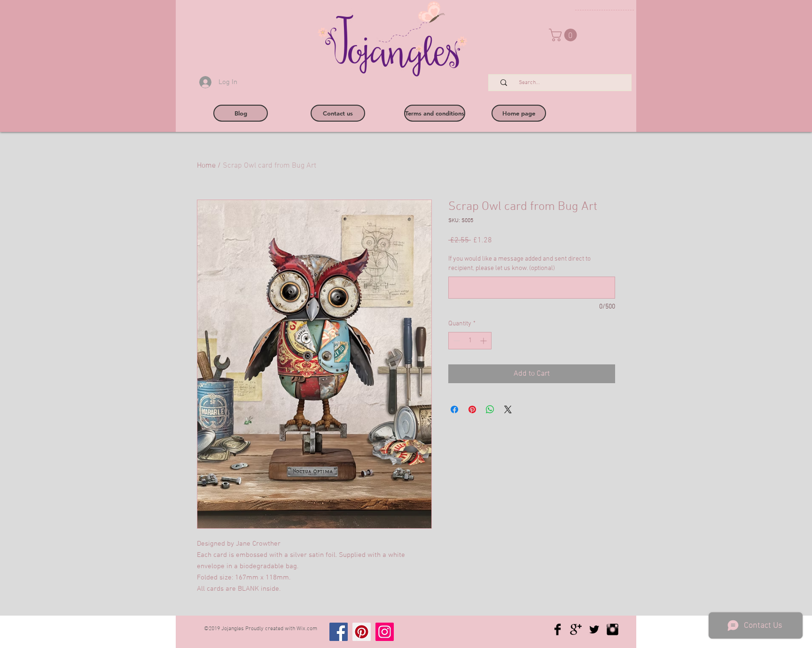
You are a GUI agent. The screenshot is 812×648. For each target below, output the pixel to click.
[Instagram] (384, 632)
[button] (564, 35)
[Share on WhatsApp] (490, 409)
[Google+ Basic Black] (576, 629)
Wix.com (307, 628)
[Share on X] (508, 409)
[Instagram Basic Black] (612, 629)
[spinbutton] (469, 340)
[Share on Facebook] (454, 409)
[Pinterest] (361, 632)
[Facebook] (338, 632)
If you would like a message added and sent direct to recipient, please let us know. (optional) (519, 263)
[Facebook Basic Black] (557, 629)
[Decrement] (455, 340)
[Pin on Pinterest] (472, 409)
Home (206, 165)
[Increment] (484, 340)
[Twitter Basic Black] (594, 629)
